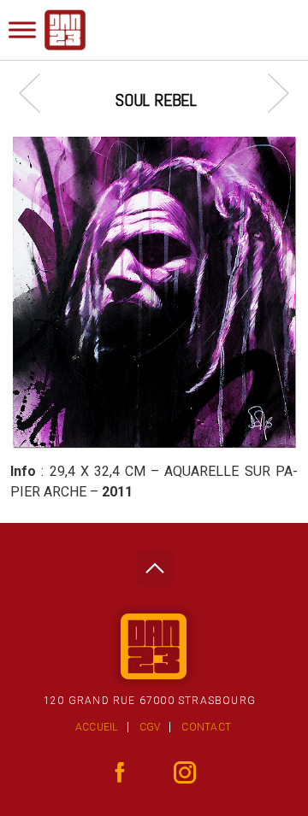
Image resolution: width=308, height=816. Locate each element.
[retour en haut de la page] (154, 563)
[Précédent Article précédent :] (38, 93)
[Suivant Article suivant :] (270, 93)
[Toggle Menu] (22, 29)
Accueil (96, 727)
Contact (206, 727)
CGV (150, 727)
